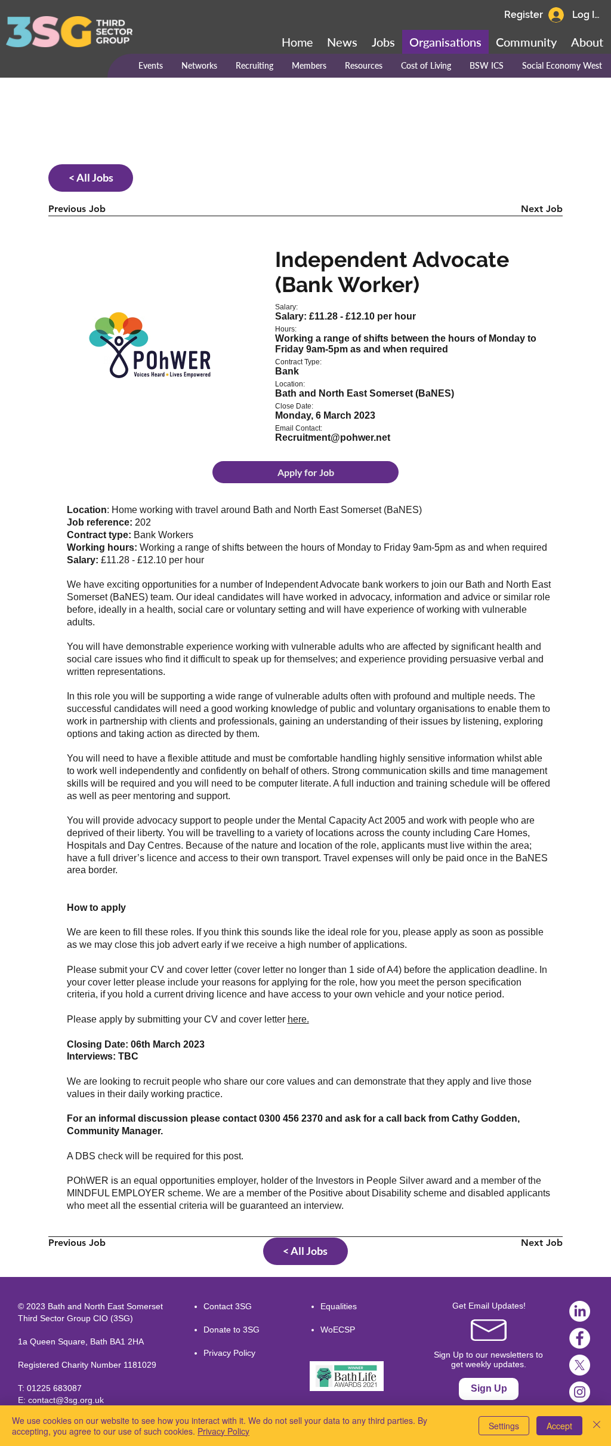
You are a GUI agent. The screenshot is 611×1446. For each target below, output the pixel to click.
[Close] (597, 1425)
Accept (559, 1426)
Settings (504, 1426)
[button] (526, 42)
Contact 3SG (227, 1306)
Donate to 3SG (231, 1329)
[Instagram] (579, 1391)
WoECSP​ (337, 1329)
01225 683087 (54, 1388)
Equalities (338, 1306)
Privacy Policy (229, 1353)
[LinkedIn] (579, 1311)
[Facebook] (579, 1338)
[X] (579, 1365)
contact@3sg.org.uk (66, 1400)
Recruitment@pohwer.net (332, 437)
